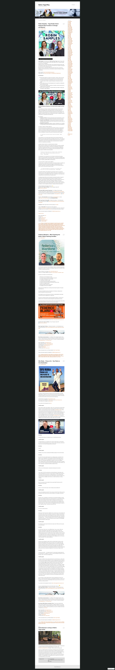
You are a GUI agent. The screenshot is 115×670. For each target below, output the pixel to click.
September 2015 (70, 94)
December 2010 (70, 119)
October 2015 (70, 93)
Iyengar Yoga (41, 355)
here (45, 215)
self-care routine (59, 227)
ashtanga (51, 659)
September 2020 (70, 72)
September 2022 (70, 66)
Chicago (49, 223)
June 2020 (69, 75)
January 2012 (70, 111)
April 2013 (69, 104)
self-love (46, 228)
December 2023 (70, 51)
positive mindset (52, 226)
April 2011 (69, 116)
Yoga (42, 223)
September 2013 (70, 102)
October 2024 (70, 42)
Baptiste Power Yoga (47, 354)
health (59, 354)
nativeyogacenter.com (48, 342)
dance (39, 224)
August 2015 (70, 95)
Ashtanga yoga (43, 354)
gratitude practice (50, 224)
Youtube (57, 204)
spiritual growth (43, 229)
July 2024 (69, 45)
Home (39, 17)
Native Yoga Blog (43, 5)
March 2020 (69, 78)
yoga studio (41, 230)
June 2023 (69, 57)
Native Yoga (40, 223)
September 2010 (70, 121)
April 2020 (69, 77)
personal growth (48, 226)
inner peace (60, 224)
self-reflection (57, 228)
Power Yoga (56, 226)
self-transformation (61, 228)
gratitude (47, 224)
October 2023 (70, 53)
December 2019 (70, 81)
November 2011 (70, 112)
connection (61, 223)
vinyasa (62, 659)
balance (46, 223)
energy (59, 621)
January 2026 (70, 28)
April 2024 (69, 48)
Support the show (41, 213)
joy (62, 224)
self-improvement (43, 228)
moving (42, 622)
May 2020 (69, 76)
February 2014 (70, 100)
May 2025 (69, 35)
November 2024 (70, 41)
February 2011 (70, 118)
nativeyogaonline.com (58, 193)
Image (39, 626)
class (57, 621)
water (53, 229)
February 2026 (70, 27)
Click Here (45, 607)
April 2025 (69, 36)
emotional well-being (43, 224)
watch (39, 623)
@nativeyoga (44, 217)
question (54, 622)
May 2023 (69, 58)
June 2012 (69, 108)
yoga (57, 229)
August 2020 (70, 73)
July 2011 (69, 114)
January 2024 (70, 50)
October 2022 (70, 65)
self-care (56, 227)
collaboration (51, 223)
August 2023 (70, 55)
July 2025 (69, 33)
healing (54, 224)
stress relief (47, 229)
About (42, 17)
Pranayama (42, 356)
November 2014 (70, 96)
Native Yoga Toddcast (56, 350)
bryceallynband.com (44, 207)
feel (60, 621)
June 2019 (69, 84)
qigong (52, 622)
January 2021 (70, 70)
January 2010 (70, 128)
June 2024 (69, 46)
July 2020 (69, 74)
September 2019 (70, 82)
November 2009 (70, 130)
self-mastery (49, 228)
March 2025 (69, 37)
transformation (51, 229)
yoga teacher (45, 230)
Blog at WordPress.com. (57, 666)
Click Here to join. (48, 340)
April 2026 (69, 25)
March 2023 (69, 60)
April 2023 (69, 59)
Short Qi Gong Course (58, 399)
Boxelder (49, 208)
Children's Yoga (53, 354)
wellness (56, 229)
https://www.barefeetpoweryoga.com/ (48, 72)
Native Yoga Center (47, 347)
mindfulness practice (57, 225)
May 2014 (69, 98)
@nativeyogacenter (44, 219)
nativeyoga (59, 659)
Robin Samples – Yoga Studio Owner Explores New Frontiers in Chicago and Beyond (48, 25)
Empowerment (57, 354)
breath (53, 659)
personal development (43, 226)
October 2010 (70, 120)
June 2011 (69, 115)
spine (44, 356)
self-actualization (44, 227)
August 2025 (70, 32)
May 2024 (69, 47)
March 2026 (69, 26)
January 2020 (70, 80)
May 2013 (69, 103)
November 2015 (70, 92)
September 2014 (70, 97)
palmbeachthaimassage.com (48, 344)
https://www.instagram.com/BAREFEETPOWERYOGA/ (52, 73)
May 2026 (69, 24)
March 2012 (69, 110)
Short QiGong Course (56, 415)
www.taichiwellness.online (51, 398)
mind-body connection (48, 225)
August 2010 (70, 122)
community (55, 223)
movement (61, 225)
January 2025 (70, 39)
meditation (39, 225)
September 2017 (70, 88)
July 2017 (69, 89)
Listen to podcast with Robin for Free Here (45, 58)
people (48, 622)
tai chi (59, 622)
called (55, 621)
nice (46, 622)
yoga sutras (55, 356)
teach (46, 356)
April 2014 (69, 99)
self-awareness (52, 227)
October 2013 (70, 101)
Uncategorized (57, 355)
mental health (43, 225)
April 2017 (69, 90)
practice (39, 356)
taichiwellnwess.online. (58, 409)
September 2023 (70, 54)
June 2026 (69, 23)
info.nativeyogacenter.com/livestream (58, 191)
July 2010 (69, 123)
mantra (47, 355)
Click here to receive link (43, 188)
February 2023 (70, 61)
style (58, 622)
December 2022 (70, 63)
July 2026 (69, 22)
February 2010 (70, 127)
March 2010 (69, 126)
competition (58, 223)
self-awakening (48, 227)
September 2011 (70, 113)
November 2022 (70, 64)
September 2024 (70, 43)
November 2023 (70, 52)
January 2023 (70, 62)
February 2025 (70, 38)
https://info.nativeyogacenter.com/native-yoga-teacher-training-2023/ (47, 595)
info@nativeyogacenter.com (56, 211)
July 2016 (69, 91)
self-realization (53, 228)
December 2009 (70, 129)
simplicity (39, 229)
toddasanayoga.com (47, 345)
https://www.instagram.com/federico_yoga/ (57, 272)
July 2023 (69, 56)
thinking (51, 356)
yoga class (60, 229)
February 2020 (70, 79)
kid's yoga (45, 355)
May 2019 (69, 85)
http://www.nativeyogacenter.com (43, 647)
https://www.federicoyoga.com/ (53, 271)
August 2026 (70, 21)
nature (44, 622)
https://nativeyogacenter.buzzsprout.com (58, 319)
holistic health (57, 224)
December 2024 (70, 40)
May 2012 (69, 109)
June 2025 (69, 34)
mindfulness (52, 225)
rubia (56, 622)
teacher (48, 356)
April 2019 (69, 86)
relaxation (59, 226)
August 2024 (70, 44)
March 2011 (69, 117)
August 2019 (70, 83)
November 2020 (70, 71)
